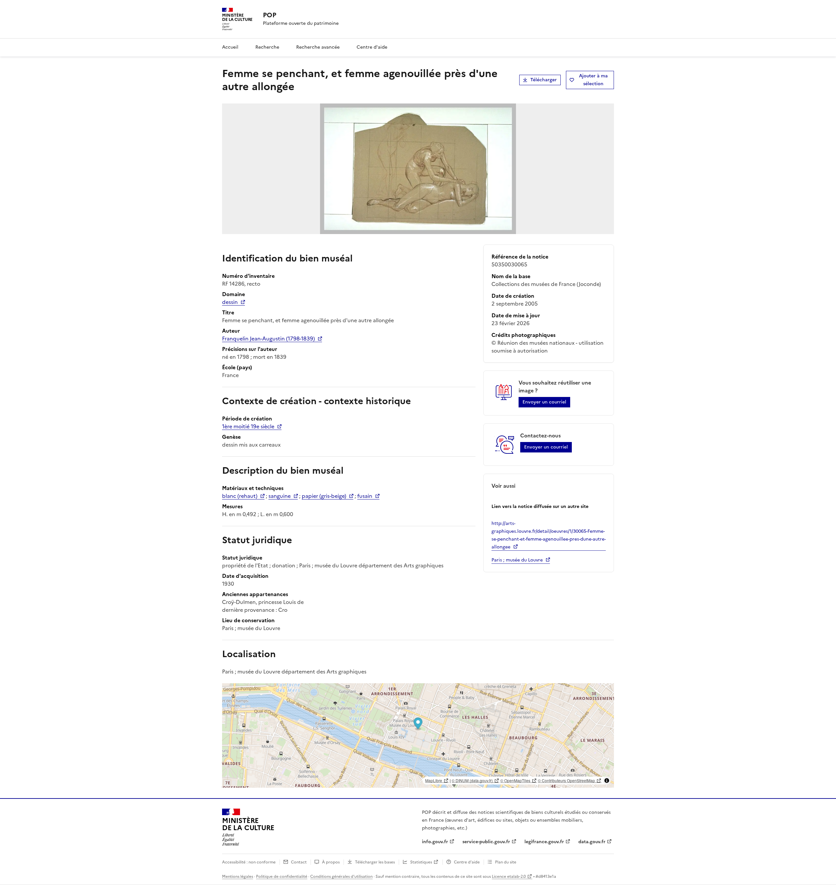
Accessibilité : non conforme (249, 862)
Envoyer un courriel (544, 402)
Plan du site (505, 862)
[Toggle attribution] (607, 780)
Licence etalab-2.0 (509, 876)
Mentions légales (237, 876)
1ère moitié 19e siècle (248, 426)
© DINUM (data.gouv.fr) (472, 780)
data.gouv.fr (591, 841)
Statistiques (421, 862)
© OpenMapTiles (515, 780)
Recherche (267, 47)
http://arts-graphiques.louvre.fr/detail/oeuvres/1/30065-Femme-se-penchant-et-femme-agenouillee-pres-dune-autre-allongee (548, 535)
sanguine (279, 496)
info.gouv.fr (435, 841)
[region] (418, 735)
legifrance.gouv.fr (544, 841)
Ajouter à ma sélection (593, 79)
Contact (299, 862)
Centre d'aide (372, 47)
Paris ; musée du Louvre (517, 560)
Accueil (230, 47)
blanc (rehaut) (239, 496)
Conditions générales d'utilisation (341, 876)
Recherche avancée (318, 47)
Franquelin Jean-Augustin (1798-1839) (268, 338)
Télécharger (543, 79)
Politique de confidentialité (281, 876)
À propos (331, 862)
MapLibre (433, 780)
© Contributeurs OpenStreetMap (566, 780)
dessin (230, 302)
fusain (364, 496)
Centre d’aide (467, 862)
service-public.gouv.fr (486, 841)
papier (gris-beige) (324, 496)
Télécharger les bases (375, 862)
